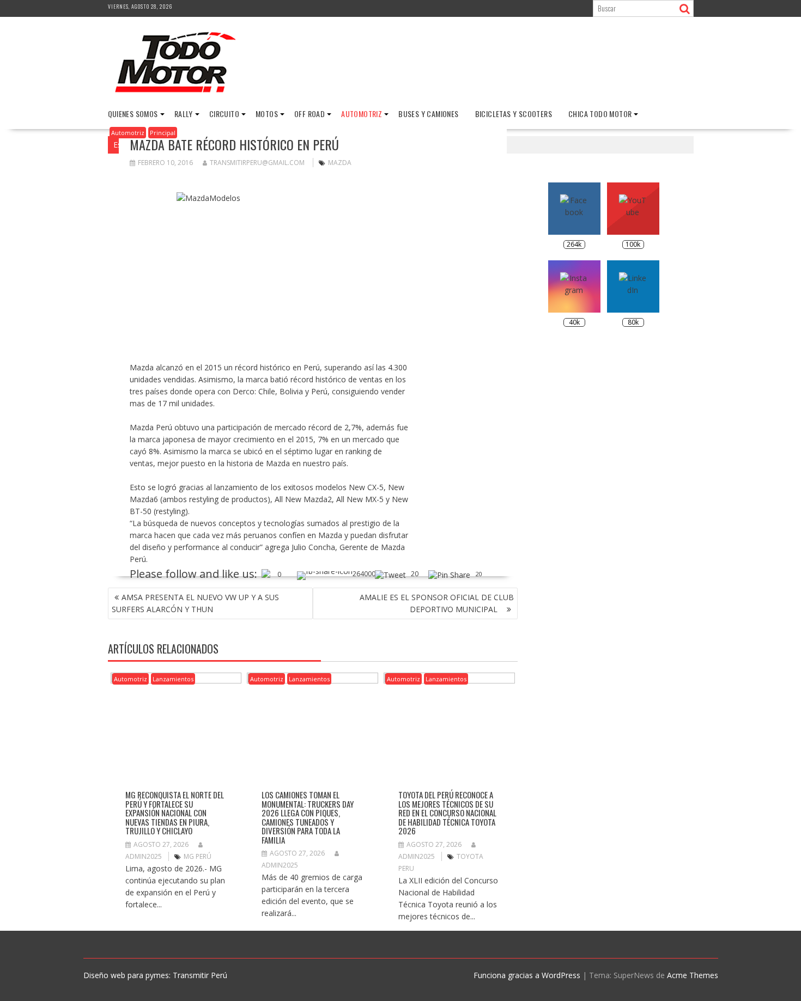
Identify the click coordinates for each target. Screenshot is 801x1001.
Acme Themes (692, 975)
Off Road (309, 113)
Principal (162, 133)
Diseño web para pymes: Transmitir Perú (155, 975)
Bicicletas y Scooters (513, 113)
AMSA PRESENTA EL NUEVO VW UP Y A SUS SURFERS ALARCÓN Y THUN (195, 603)
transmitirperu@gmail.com (257, 162)
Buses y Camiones (428, 113)
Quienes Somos (133, 113)
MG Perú (197, 856)
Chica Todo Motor (600, 113)
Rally (183, 113)
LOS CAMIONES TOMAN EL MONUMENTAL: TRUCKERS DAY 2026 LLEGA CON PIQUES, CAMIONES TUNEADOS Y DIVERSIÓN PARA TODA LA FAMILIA (308, 817)
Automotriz (361, 113)
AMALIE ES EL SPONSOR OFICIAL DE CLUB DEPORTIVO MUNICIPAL (437, 603)
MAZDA (339, 162)
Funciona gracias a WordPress (527, 975)
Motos (267, 113)
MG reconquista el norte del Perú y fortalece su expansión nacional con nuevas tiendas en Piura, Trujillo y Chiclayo (174, 813)
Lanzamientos (173, 679)
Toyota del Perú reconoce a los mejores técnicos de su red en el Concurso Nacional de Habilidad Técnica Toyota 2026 (447, 813)
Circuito (224, 113)
